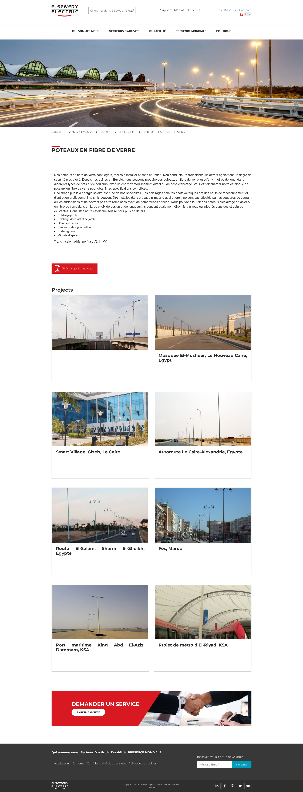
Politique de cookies (143, 763)
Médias (179, 10)
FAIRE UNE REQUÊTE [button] (88, 712)
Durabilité (157, 31)
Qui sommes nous (85, 31)
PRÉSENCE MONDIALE (191, 31)
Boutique (223, 31)
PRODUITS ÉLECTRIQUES (119, 132)
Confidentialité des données (106, 763)
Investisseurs (227, 10)
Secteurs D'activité (124, 31)
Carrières (245, 10)
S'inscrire (241, 764)
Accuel (56, 131)
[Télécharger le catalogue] (74, 272)
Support (166, 10)
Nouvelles (193, 10)
